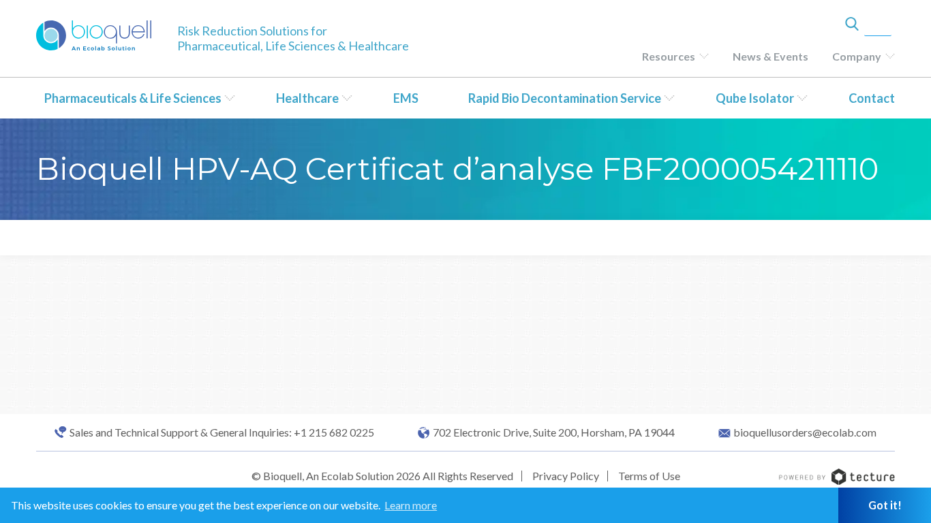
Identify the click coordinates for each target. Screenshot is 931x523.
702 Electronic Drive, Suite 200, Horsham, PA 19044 (554, 432)
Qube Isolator (755, 98)
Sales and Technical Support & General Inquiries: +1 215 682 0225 (222, 432)
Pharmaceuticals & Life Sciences (133, 98)
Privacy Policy (565, 475)
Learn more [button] (410, 504)
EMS (405, 98)
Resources (668, 56)
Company (856, 56)
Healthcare (307, 98)
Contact (872, 98)
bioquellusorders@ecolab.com (804, 432)
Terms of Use (649, 475)
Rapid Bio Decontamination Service (564, 98)
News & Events (770, 56)
